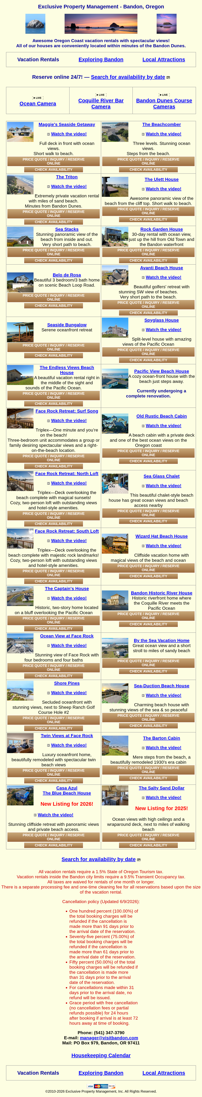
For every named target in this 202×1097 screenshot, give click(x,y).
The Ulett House (162, 179)
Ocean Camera (38, 103)
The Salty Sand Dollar (161, 787)
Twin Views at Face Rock (67, 735)
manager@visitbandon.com (109, 1037)
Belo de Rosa (67, 274)
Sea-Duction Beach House (161, 685)
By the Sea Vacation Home (161, 640)
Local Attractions (163, 59)
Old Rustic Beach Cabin (161, 416)
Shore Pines (67, 683)
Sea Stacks (67, 229)
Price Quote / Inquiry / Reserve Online (54, 161)
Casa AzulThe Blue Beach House (67, 790)
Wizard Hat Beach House (161, 536)
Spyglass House (161, 320)
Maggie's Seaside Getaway (67, 124)
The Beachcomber (161, 124)
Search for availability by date (128, 77)
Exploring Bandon (101, 59)
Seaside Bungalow (67, 324)
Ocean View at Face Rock (67, 635)
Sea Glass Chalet (162, 476)
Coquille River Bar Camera (101, 103)
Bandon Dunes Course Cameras (164, 103)
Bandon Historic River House (161, 592)
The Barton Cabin (161, 738)
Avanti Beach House (161, 267)
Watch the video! (69, 133)
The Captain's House (67, 588)
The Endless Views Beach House (67, 370)
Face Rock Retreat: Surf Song (67, 410)
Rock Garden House (161, 229)
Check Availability (53, 169)
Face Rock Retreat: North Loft (66, 473)
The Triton (67, 176)
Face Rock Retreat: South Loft (67, 531)
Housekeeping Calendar (101, 1055)
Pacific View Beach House (161, 371)
